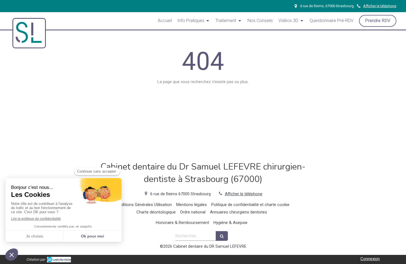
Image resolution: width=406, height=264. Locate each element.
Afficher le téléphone (379, 6)
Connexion (370, 258)
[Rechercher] (222, 236)
